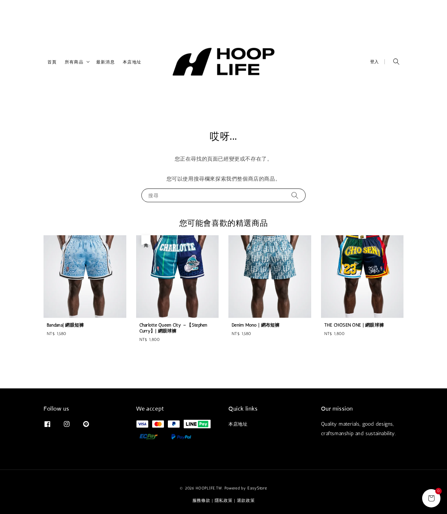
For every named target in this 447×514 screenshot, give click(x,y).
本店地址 (132, 61)
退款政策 (246, 500)
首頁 (52, 61)
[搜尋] (294, 195)
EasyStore (257, 488)
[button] (396, 61)
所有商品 (74, 61)
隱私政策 (224, 500)
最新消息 (105, 61)
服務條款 (201, 500)
